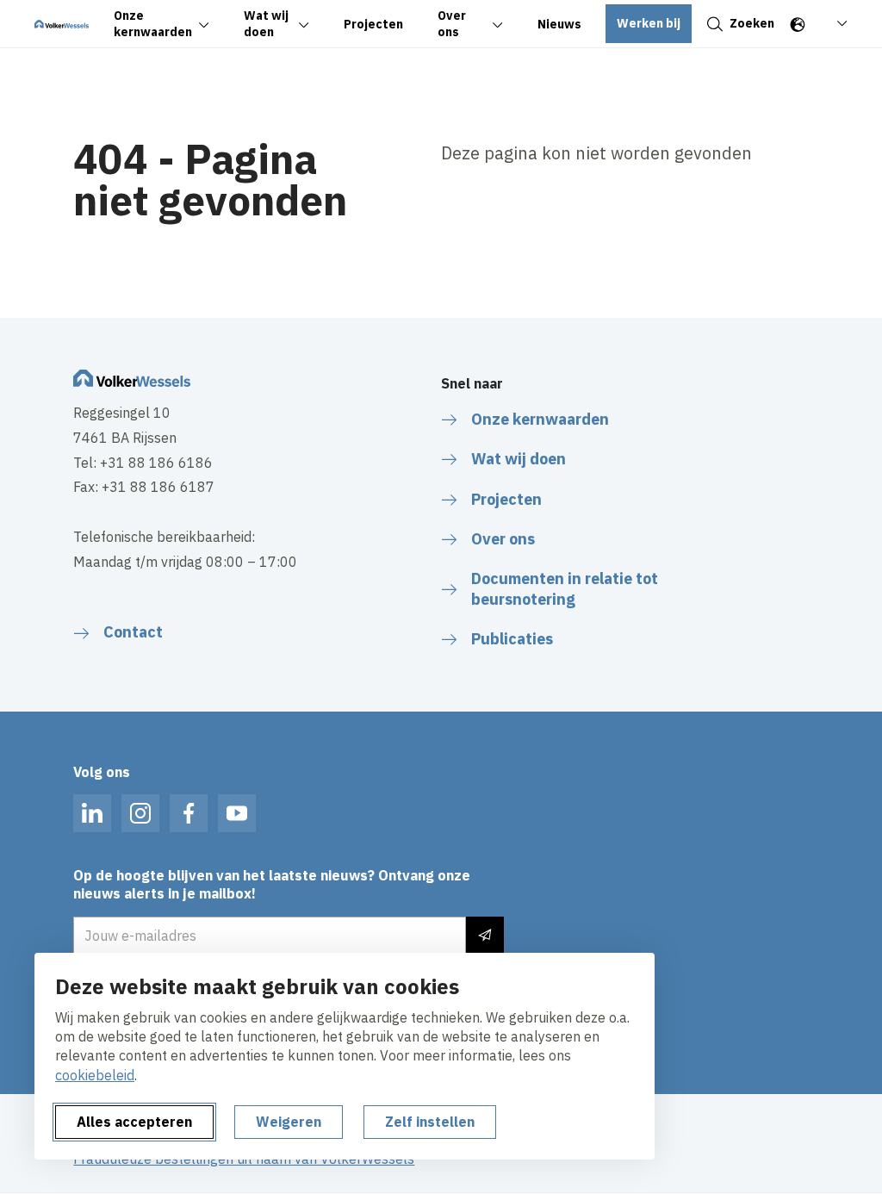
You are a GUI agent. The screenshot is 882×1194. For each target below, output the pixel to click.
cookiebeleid (94, 1075)
